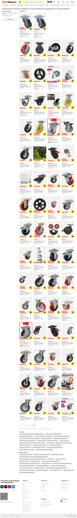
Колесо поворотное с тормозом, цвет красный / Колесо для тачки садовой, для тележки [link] (67, 318)
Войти (72, 2)
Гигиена (23, 487)
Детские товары (25, 509)
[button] (22, 11)
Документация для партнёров (46, 504)
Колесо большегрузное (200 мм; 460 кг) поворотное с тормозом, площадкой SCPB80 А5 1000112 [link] (25, 60)
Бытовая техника (25, 485)
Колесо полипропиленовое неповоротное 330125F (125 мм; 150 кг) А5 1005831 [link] (54, 318)
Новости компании (64, 482)
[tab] (5, 5)
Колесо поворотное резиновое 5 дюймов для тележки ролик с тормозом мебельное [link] (39, 60)
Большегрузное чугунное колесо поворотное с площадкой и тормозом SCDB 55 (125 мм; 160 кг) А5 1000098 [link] (54, 293)
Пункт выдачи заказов (65, 487)
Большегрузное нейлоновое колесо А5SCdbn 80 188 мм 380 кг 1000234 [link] (68, 113)
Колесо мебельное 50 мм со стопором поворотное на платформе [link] (39, 267)
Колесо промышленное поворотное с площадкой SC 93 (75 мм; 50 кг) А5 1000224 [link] (25, 369)
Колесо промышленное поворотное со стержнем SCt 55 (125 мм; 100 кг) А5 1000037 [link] (26, 394)
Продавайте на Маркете (45, 502)
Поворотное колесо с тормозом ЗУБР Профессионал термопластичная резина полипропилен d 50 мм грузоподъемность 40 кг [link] (26, 113)
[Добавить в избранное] (31, 14)
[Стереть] (43, 2)
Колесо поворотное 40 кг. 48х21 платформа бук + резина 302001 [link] (68, 165)
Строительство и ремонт (27, 507)
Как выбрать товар (44, 482)
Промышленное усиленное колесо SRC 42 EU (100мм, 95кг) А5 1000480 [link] (54, 394)
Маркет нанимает (64, 489)
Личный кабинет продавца (46, 501)
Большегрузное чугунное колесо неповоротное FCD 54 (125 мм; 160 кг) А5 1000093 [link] (53, 267)
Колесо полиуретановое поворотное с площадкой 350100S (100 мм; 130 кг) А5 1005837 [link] (39, 343)
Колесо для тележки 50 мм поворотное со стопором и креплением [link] (53, 86)
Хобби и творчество (26, 497)
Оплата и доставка (44, 484)
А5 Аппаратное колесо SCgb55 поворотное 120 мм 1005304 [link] (67, 343)
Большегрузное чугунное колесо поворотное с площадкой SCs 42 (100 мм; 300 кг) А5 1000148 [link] (54, 140)
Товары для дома (25, 492)
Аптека (23, 494)
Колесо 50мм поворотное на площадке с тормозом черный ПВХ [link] (39, 113)
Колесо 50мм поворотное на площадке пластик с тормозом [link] (67, 241)
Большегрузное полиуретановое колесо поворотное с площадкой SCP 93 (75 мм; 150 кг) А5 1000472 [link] (67, 293)
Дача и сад (24, 499)
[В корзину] (30, 28)
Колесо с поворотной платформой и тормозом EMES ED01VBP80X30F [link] (25, 86)
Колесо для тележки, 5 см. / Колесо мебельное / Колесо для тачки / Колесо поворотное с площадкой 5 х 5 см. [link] (26, 34)
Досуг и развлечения (26, 482)
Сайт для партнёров (44, 506)
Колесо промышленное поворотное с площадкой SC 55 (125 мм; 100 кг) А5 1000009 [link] (25, 165)
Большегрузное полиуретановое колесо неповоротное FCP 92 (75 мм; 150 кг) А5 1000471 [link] (53, 217)
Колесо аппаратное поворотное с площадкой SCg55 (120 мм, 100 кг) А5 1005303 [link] (40, 369)
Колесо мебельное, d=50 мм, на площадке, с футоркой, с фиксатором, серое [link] (68, 394)
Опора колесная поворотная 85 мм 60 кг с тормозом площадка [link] (67, 418)
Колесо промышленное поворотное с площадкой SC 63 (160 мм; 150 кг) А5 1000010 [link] (39, 418)
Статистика (5, 515)
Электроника (24, 489)
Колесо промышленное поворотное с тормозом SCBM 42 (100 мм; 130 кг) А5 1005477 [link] (25, 267)
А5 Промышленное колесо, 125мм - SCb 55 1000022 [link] (53, 191)
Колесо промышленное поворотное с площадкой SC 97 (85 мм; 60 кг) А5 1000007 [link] (25, 293)
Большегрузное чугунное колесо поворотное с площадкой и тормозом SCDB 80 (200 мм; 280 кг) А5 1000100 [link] (39, 293)
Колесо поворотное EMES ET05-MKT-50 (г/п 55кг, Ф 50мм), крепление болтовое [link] (67, 86)
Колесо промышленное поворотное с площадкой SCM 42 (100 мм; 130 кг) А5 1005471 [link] (25, 217)
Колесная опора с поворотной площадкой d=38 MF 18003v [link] (67, 191)
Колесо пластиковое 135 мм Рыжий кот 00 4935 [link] (39, 217)
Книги (23, 501)
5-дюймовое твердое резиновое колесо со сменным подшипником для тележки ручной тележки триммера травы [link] (39, 86)
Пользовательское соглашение (14, 515)
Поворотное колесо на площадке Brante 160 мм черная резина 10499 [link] (54, 60)
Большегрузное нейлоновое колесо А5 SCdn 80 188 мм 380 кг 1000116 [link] (39, 140)
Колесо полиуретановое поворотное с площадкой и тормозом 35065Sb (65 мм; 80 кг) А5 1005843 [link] (39, 191)
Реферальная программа (65, 484)
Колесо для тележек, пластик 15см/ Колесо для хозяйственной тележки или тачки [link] (39, 165)
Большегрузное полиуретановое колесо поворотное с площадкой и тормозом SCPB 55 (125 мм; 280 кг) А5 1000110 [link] (40, 317)
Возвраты (43, 489)
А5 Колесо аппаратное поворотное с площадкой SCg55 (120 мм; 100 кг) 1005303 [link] (26, 318)
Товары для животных (26, 506)
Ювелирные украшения (26, 511)
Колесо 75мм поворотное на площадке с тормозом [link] (67, 139)
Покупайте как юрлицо (45, 485)
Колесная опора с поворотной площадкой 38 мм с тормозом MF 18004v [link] (39, 394)
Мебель (23, 484)
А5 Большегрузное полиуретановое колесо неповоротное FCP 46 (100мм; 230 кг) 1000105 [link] (53, 369)
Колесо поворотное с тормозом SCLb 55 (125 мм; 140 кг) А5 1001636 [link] (26, 242)
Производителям (64, 485)
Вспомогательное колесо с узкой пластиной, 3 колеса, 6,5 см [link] (25, 191)
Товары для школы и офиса (27, 502)
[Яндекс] (74, 516)
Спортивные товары (26, 504)
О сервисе (43, 487)
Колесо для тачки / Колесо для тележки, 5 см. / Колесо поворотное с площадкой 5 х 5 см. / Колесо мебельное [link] (39, 34)
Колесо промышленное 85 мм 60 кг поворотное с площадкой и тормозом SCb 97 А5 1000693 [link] (67, 217)
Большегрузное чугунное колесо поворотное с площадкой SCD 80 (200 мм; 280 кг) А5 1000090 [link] (67, 60)
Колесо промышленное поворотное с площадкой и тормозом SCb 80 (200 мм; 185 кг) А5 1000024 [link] (67, 369)
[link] (31, 434)
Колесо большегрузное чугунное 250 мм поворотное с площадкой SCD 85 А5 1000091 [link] (26, 140)
